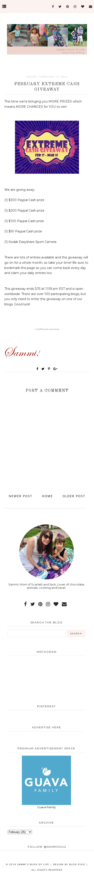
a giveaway (47, 329)
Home (47, 496)
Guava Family (46, 807)
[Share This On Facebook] (37, 369)
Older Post (74, 496)
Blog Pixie (77, 864)
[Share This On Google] (55, 369)
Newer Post (20, 496)
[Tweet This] (44, 369)
